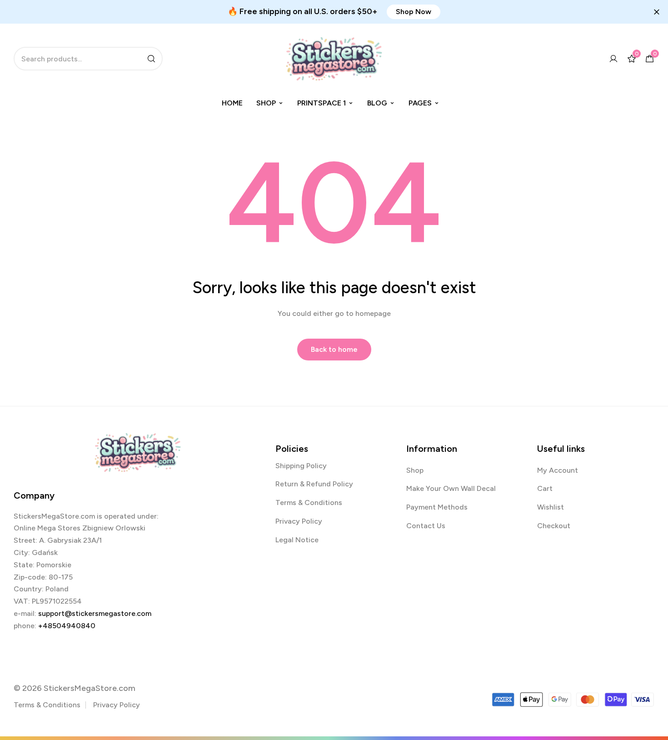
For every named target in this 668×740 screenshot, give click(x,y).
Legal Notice (297, 539)
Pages (420, 103)
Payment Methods (437, 507)
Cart (545, 488)
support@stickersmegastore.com (94, 613)
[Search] (151, 58)
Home (232, 103)
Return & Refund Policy (314, 484)
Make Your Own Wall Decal (451, 488)
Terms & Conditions (308, 502)
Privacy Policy (298, 521)
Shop (266, 103)
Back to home (334, 349)
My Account (557, 470)
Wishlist (550, 507)
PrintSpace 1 (321, 103)
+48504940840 (66, 625)
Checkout (553, 525)
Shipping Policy (301, 465)
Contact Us (425, 525)
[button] (413, 12)
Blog (377, 103)
